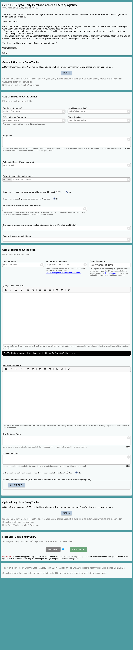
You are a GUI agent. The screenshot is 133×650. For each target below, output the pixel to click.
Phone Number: (75, 117)
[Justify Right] (50, 289)
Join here (34, 85)
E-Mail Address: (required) (14, 117)
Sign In (66, 73)
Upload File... (17, 485)
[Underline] (16, 289)
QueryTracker (110, 273)
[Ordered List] (33, 289)
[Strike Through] (21, 289)
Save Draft (53, 549)
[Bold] (5, 289)
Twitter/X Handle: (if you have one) (18, 176)
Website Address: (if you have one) (18, 162)
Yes (60, 192)
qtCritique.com (68, 353)
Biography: (7, 136)
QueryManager (32, 568)
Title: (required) (9, 261)
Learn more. (101, 573)
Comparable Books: (11, 453)
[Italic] (11, 289)
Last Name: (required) (77, 108)
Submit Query (79, 549)
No (69, 192)
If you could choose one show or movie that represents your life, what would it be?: (40, 225)
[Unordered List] (28, 289)
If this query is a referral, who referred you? (22, 205)
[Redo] (62, 289)
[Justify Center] (45, 289)
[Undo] (56, 289)
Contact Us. (119, 568)
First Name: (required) (12, 108)
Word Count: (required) (56, 261)
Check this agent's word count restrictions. (63, 273)
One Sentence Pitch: (12, 434)
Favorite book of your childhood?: (18, 236)
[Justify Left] (39, 289)
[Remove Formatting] (68, 289)
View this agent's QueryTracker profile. (20, 8)
